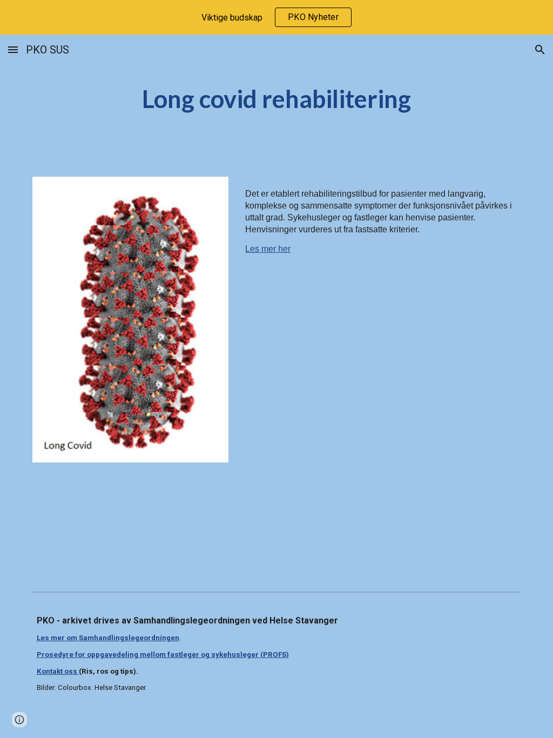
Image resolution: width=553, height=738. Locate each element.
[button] (13, 49)
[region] (276, 17)
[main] (276, 99)
